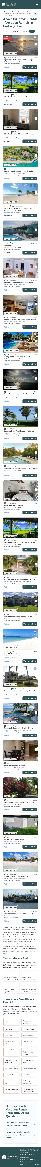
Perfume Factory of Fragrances (11, 1061)
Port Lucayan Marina (11, 1068)
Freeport (18, 63)
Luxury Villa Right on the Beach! (16, 876)
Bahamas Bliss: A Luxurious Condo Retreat (20, 320)
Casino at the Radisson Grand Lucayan (28, 1052)
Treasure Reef (9, 1050)
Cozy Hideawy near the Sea (14, 765)
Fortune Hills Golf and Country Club (28, 1090)
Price (14, 31)
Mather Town (12, 657)
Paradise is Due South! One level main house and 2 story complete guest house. (20, 729)
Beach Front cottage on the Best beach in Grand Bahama (20, 395)
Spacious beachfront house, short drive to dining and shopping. (20, 432)
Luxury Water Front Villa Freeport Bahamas (17, 357)
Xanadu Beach (9, 1035)
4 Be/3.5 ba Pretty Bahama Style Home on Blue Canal (20, 580)
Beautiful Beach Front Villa (14, 654)
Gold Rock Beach (28, 1029)
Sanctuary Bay (9, 1075)
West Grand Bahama (9, 63)
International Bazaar (11, 1089)
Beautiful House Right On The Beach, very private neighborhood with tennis (20, 543)
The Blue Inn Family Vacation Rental (17, 97)
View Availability (29, 67)
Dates (6, 31)
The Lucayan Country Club (12, 1082)
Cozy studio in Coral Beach (14, 505)
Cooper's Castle (28, 1041)
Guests (23, 31)
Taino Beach (9, 1029)
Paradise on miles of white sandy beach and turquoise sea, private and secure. (19, 803)
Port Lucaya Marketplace (27, 1022)
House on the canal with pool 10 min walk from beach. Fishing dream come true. (19, 469)
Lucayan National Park (28, 1061)
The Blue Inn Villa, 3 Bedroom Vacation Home (18, 135)
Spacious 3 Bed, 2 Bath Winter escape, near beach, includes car (19, 60)
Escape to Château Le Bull (14, 839)
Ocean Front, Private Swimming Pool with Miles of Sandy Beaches (20, 692)
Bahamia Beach (28, 1035)
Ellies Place (8, 245)
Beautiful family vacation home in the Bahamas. (18, 617)
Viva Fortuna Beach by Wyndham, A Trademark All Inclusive (17, 209)
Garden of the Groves (9, 1043)
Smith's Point (12, 472)
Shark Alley (26, 1075)
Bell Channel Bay (13, 917)
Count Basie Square (29, 1068)
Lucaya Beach (9, 1021)
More (31, 31)
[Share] (36, 14)
